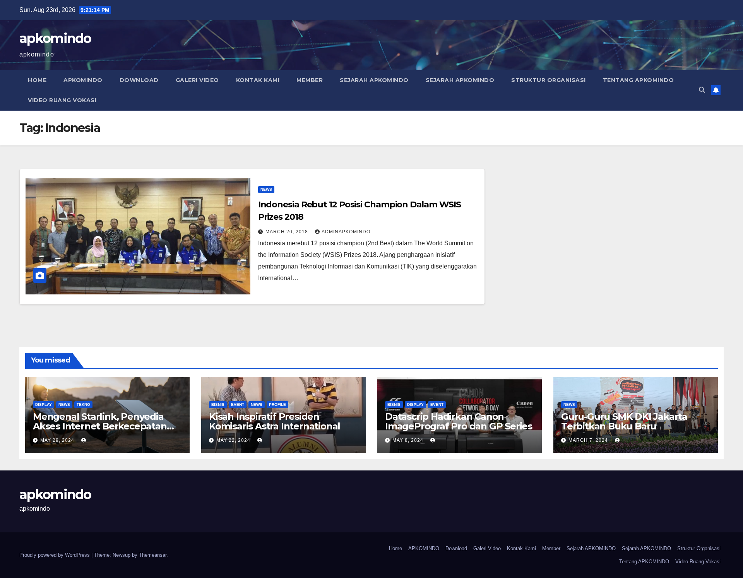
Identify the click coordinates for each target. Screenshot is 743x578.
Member (309, 80)
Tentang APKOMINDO (638, 80)
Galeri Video (197, 80)
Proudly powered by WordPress (55, 555)
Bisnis (217, 404)
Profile (277, 404)
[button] (702, 90)
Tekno (83, 404)
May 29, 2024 (58, 440)
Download (139, 80)
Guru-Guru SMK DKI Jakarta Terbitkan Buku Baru (624, 421)
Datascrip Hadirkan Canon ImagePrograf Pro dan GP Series (458, 421)
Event (237, 404)
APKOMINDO (83, 80)
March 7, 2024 (588, 440)
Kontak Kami (258, 80)
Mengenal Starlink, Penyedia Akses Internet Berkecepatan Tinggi (100, 426)
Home (37, 80)
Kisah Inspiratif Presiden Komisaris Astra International (274, 421)
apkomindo (55, 38)
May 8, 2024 (408, 440)
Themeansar (152, 555)
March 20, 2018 (287, 231)
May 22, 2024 (234, 440)
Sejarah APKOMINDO (374, 80)
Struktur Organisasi (548, 80)
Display (43, 404)
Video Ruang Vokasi (62, 100)
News (266, 189)
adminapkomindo (346, 231)
